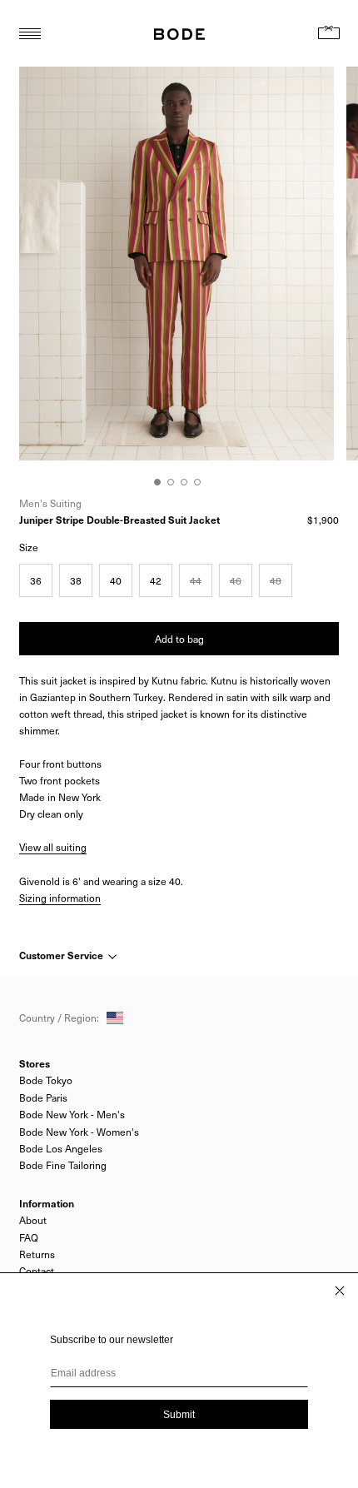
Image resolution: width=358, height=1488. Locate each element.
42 (156, 580)
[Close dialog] (340, 1291)
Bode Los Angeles (60, 1148)
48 (275, 580)
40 (116, 580)
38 (76, 580)
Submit (179, 1415)
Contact (36, 1270)
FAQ (28, 1237)
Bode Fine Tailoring (63, 1164)
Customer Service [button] (62, 955)
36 (36, 580)
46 (235, 580)
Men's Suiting (50, 502)
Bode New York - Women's (79, 1131)
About (33, 1219)
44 (195, 580)
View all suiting (53, 846)
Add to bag (179, 638)
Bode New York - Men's (72, 1114)
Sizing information (60, 897)
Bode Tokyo (45, 1079)
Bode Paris (43, 1097)
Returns (37, 1254)
